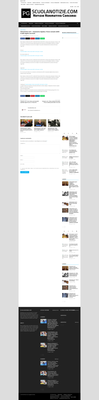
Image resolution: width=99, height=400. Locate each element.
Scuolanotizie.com (26, 35)
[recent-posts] (68, 133)
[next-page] (64, 227)
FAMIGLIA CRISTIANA (36, 2)
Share (23, 38)
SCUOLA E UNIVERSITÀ (45, 2)
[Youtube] (72, 6)
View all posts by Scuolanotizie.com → (34, 110)
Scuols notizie (44, 310)
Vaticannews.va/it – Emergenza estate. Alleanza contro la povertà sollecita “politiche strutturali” (73, 220)
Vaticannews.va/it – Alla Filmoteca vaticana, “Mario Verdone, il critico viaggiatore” (53, 129)
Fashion (42, 316)
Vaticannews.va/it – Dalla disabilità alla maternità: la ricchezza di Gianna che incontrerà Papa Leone (73, 194)
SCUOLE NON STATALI (74, 2)
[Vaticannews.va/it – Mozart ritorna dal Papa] (65, 202)
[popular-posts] (64, 133)
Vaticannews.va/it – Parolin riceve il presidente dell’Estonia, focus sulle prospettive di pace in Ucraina (26, 130)
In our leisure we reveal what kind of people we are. (73, 151)
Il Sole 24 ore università (68, 310)
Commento (23, 143)
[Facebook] (71, 6)
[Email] (78, 6)
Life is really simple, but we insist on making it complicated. (74, 171)
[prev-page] (63, 227)
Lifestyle (63, 315)
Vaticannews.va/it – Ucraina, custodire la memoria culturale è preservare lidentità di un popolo (73, 211)
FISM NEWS (29, 2)
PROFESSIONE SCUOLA (64, 2)
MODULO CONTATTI (30, 4)
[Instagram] (76, 6)
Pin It (33, 38)
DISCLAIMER (23, 4)
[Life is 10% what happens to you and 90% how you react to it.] (65, 255)
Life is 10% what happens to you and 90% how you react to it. (73, 164)
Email (22, 159)
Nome (21, 155)
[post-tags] (77, 133)
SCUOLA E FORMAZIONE (55, 2)
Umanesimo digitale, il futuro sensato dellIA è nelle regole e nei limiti (31, 51)
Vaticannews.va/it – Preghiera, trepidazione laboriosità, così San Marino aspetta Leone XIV (73, 184)
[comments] (72, 133)
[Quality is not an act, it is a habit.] (65, 156)
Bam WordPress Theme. (25, 326)
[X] (74, 6)
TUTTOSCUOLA (23, 2)
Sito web (22, 164)
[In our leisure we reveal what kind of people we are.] (65, 244)
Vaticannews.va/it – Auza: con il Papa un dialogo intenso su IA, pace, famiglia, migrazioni (40, 129)
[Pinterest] (75, 6)
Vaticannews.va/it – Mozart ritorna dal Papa (73, 203)
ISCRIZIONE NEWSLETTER (39, 4)
